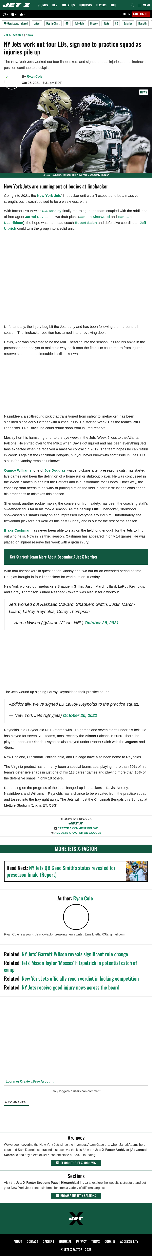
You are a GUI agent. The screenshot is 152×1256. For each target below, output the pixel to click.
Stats (106, 23)
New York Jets (49, 196)
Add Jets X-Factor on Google (77, 832)
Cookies (109, 1241)
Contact (32, 1241)
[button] (144, 5)
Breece (94, 23)
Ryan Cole (34, 76)
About (18, 1241)
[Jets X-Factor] (18, 5)
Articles (18, 34)
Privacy (81, 1241)
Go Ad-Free (142, 14)
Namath (142, 23)
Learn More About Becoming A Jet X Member (63, 557)
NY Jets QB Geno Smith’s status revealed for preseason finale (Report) (61, 871)
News (29, 34)
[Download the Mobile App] (5, 14)
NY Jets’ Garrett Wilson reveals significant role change (75, 954)
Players (101, 5)
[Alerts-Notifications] (13, 14)
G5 (67, 23)
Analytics (68, 5)
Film (55, 5)
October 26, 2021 (102, 622)
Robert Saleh (86, 223)
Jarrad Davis (36, 217)
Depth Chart (53, 23)
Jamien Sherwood (94, 217)
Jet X (7, 34)
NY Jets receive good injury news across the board (70, 987)
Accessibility (129, 1241)
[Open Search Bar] (132, 5)
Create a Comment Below (78, 828)
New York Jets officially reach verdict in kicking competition (80, 978)
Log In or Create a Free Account (29, 1081)
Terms (95, 1241)
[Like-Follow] (22, 14)
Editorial (65, 1241)
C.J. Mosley (51, 211)
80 (116, 23)
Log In (126, 14)
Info (113, 5)
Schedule (79, 23)
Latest (37, 23)
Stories (43, 5)
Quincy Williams (17, 470)
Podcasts (85, 5)
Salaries (128, 23)
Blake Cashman (17, 530)
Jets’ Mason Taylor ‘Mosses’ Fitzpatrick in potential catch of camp (70, 966)
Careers (48, 1241)
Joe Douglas (55, 470)
